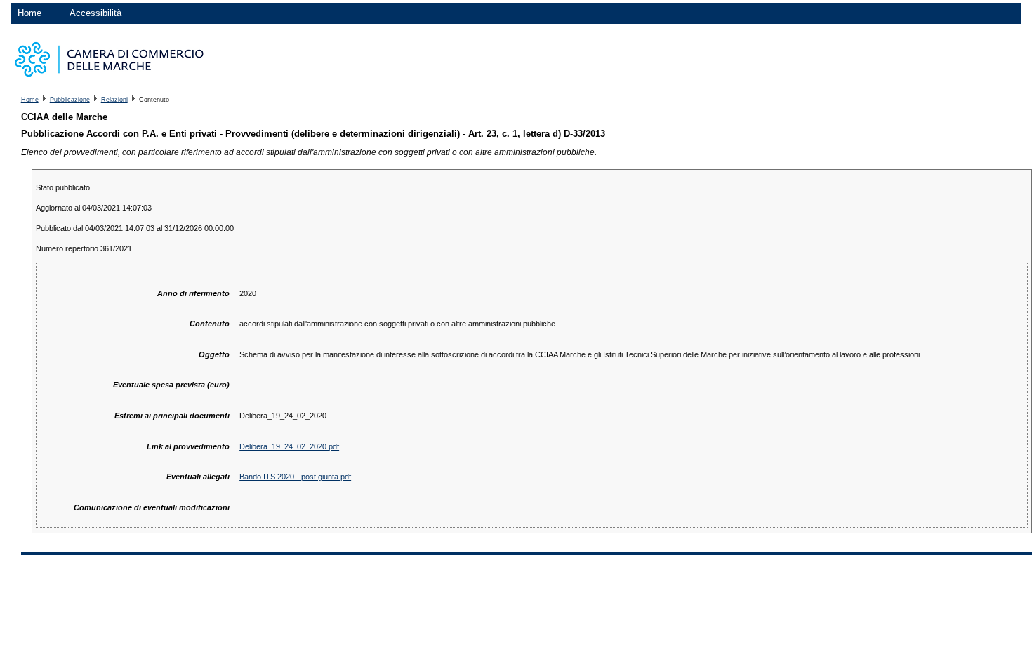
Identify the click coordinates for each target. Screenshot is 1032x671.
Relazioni (114, 99)
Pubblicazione (70, 99)
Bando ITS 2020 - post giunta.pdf (295, 476)
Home (29, 13)
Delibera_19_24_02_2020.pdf (289, 446)
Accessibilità (95, 13)
